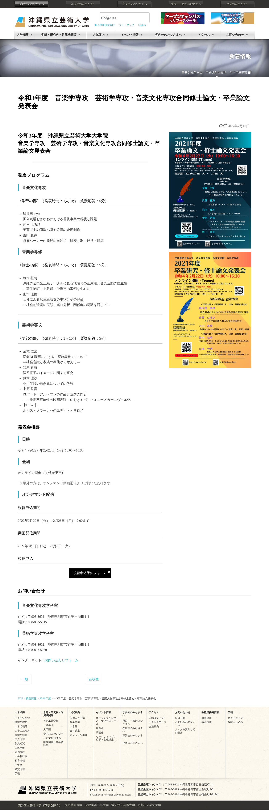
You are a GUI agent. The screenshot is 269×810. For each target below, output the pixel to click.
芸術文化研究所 (52, 738)
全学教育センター (53, 733)
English (142, 25)
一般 (24, 679)
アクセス (204, 34)
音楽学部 (48, 725)
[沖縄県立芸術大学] (52, 19)
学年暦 (18, 764)
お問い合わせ (235, 34)
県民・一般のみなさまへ (186, 4)
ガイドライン (235, 717)
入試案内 (99, 34)
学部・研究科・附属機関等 (58, 34)
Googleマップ (156, 717)
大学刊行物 (21, 756)
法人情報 (20, 739)
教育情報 (20, 760)
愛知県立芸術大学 (123, 805)
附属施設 (20, 752)
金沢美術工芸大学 (97, 805)
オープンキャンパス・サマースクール (106, 720)
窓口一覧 (180, 717)
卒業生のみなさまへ (134, 4)
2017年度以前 (238, 72)
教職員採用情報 (210, 712)
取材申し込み (235, 722)
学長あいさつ (22, 717)
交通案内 (154, 726)
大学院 (47, 729)
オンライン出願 (78, 735)
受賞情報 (20, 769)
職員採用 (207, 722)
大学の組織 (21, 735)
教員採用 (207, 717)
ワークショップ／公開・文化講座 (106, 738)
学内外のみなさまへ (168, 34)
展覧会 (100, 728)
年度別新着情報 (216, 72)
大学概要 (23, 34)
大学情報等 (21, 726)
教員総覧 (20, 743)
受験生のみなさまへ (31, 4)
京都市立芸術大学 (149, 805)
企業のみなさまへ (237, 4)
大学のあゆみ (22, 730)
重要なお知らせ (192, 72)
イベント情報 (130, 34)
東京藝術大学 (73, 805)
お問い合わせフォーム (61, 660)
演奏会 (100, 732)
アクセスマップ (157, 722)
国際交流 (20, 747)
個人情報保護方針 (105, 25)
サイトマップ (126, 25)
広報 (17, 773)
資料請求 (75, 730)
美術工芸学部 (50, 720)
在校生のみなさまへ (83, 4)
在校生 (94, 679)
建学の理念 (21, 722)
